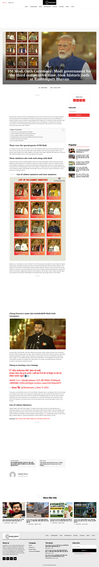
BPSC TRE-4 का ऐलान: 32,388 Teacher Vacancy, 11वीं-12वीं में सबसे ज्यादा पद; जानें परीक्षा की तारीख (82, 175)
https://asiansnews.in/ (23, 476)
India (46, 548)
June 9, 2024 (42, 387)
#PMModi (55, 380)
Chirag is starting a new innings (19, 138)
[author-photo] (3, 523)
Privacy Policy (84, 118)
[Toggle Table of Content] (62, 130)
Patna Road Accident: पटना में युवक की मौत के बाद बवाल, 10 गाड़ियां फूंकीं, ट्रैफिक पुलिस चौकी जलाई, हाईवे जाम (82, 157)
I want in (78, 115)
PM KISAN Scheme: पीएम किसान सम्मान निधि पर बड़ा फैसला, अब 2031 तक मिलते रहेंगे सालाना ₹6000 (82, 163)
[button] (11, 2)
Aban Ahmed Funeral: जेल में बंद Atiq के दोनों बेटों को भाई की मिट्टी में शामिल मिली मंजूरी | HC (83, 151)
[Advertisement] (49, 16)
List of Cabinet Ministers (17, 140)
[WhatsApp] (83, 100)
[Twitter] (77, 100)
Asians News (44, 87)
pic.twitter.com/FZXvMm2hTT (46, 383)
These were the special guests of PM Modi (21, 132)
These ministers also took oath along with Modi (23, 133)
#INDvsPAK (25, 383)
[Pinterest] (80, 100)
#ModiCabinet (28, 380)
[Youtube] (15, 558)
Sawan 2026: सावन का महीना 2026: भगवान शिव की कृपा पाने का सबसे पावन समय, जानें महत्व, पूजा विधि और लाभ (82, 169)
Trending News (48, 558)
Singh (45, 413)
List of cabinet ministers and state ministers (22, 135)
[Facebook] (74, 100)
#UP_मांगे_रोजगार (43, 380)
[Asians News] (12, 475)
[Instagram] (7, 558)
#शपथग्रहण (14, 383)
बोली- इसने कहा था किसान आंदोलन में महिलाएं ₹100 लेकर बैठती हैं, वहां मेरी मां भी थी (33, 418)
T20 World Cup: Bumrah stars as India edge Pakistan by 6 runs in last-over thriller (51, 464)
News (49, 66)
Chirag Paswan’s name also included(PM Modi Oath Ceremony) (27, 137)
